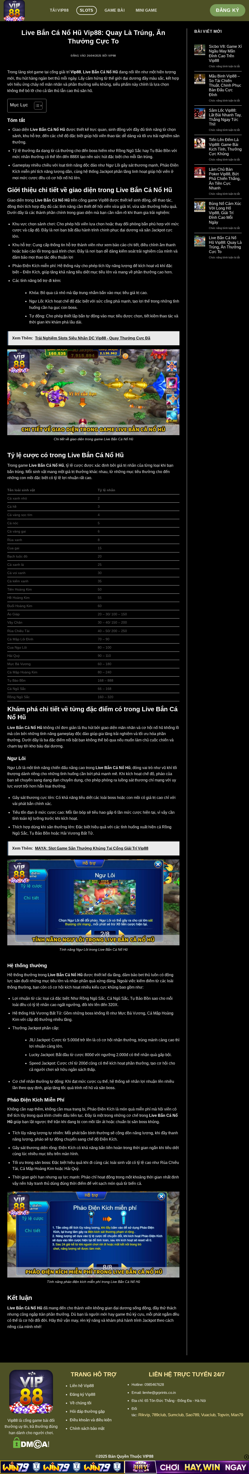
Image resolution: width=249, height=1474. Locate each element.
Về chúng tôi (80, 1403)
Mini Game (146, 10)
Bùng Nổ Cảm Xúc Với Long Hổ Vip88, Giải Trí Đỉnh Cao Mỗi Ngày (225, 213)
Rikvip (144, 1415)
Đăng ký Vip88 (82, 1394)
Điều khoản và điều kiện (91, 1420)
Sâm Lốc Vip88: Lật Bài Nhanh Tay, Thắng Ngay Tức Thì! (225, 117)
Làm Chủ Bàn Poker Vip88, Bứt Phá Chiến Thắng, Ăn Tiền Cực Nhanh (224, 178)
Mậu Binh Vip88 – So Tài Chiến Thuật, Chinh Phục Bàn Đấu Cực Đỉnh (225, 85)
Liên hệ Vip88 (82, 1386)
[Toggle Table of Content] (35, 106)
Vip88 (13, 1420)
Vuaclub (208, 1415)
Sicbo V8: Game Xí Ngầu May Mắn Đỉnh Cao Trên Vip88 (225, 53)
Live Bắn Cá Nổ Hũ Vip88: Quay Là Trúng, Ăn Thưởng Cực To (225, 245)
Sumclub (176, 1415)
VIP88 (112, 55)
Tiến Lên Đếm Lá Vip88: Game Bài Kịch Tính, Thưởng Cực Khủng (225, 147)
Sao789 (192, 1415)
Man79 (237, 1415)
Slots (86, 10)
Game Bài (115, 10)
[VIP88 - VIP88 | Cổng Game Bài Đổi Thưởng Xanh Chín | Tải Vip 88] (21, 10)
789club (159, 1415)
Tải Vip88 (59, 10)
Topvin (223, 1415)
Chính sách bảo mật (87, 1428)
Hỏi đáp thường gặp (87, 1411)
